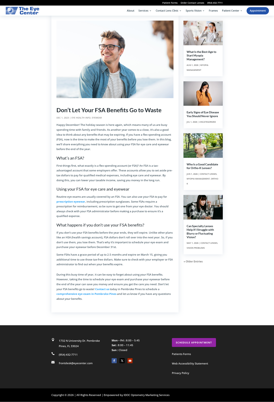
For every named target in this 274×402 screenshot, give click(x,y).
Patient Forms (170, 3)
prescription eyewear (70, 201)
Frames (213, 10)
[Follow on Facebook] (114, 360)
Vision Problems (196, 247)
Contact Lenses (208, 174)
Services (143, 10)
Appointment (258, 10)
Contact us (102, 289)
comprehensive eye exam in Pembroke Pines (86, 294)
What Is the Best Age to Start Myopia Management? (201, 55)
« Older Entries (193, 261)
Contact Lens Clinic (167, 10)
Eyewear (97, 117)
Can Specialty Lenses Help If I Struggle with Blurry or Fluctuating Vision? (200, 231)
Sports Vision (194, 10)
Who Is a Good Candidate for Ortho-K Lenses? (202, 166)
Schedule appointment (194, 342)
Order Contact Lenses (192, 3)
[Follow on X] (122, 360)
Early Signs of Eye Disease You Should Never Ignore (203, 114)
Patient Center (230, 10)
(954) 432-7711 (215, 3)
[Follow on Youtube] (130, 360)
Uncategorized (207, 121)
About (130, 10)
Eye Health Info (81, 117)
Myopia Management (198, 178)
